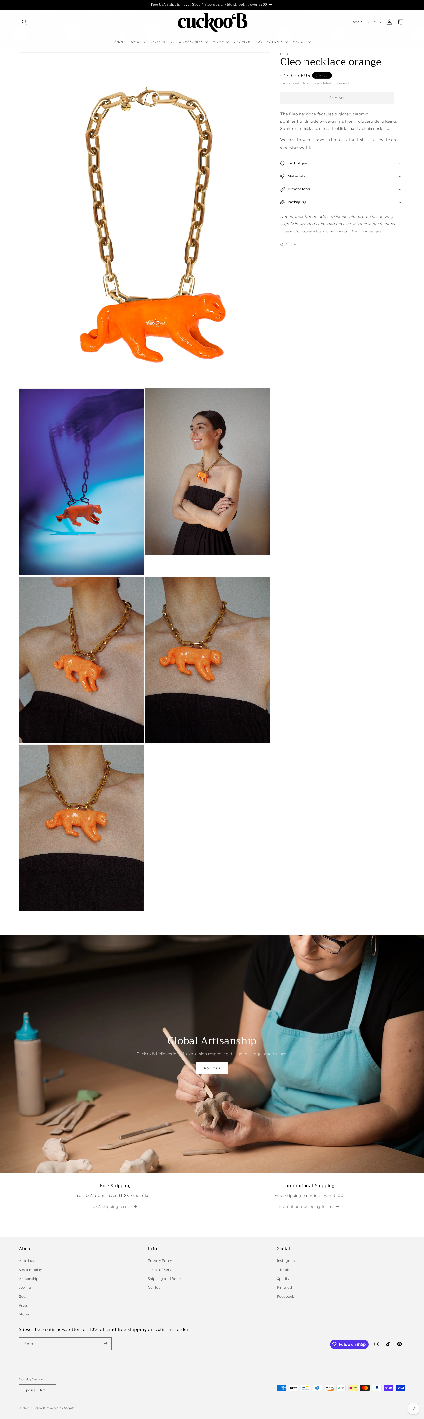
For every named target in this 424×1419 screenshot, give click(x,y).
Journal (25, 1287)
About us (211, 1067)
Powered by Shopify (60, 1407)
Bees (23, 1296)
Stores (24, 1314)
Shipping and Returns (166, 1278)
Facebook (285, 1296)
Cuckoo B (38, 1407)
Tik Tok (283, 1269)
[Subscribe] (105, 1343)
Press (23, 1305)
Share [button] (291, 243)
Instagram (286, 1260)
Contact (155, 1287)
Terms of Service (162, 1269)
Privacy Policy (160, 1260)
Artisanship (29, 1278)
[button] (24, 21)
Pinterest (284, 1287)
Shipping (308, 83)
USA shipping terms (112, 1206)
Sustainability (30, 1269)
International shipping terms (305, 1206)
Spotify (283, 1278)
